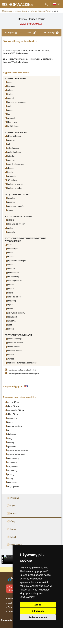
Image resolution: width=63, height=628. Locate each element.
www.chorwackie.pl (31, 23)
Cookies (12, 611)
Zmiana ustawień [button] (38, 617)
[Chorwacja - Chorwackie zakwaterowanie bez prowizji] (17, 4)
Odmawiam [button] (38, 611)
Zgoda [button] (37, 604)
